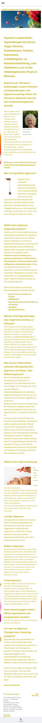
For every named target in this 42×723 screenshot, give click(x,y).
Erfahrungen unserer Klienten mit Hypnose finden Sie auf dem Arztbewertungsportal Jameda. (20, 164)
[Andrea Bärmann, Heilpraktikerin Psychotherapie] (30, 119)
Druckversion (9, 694)
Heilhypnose (13, 299)
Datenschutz (7, 716)
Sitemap (17, 694)
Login (37, 693)
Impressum (6, 714)
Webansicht (35, 695)
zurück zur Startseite (12, 685)
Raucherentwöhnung (16, 309)
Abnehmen (12, 307)
